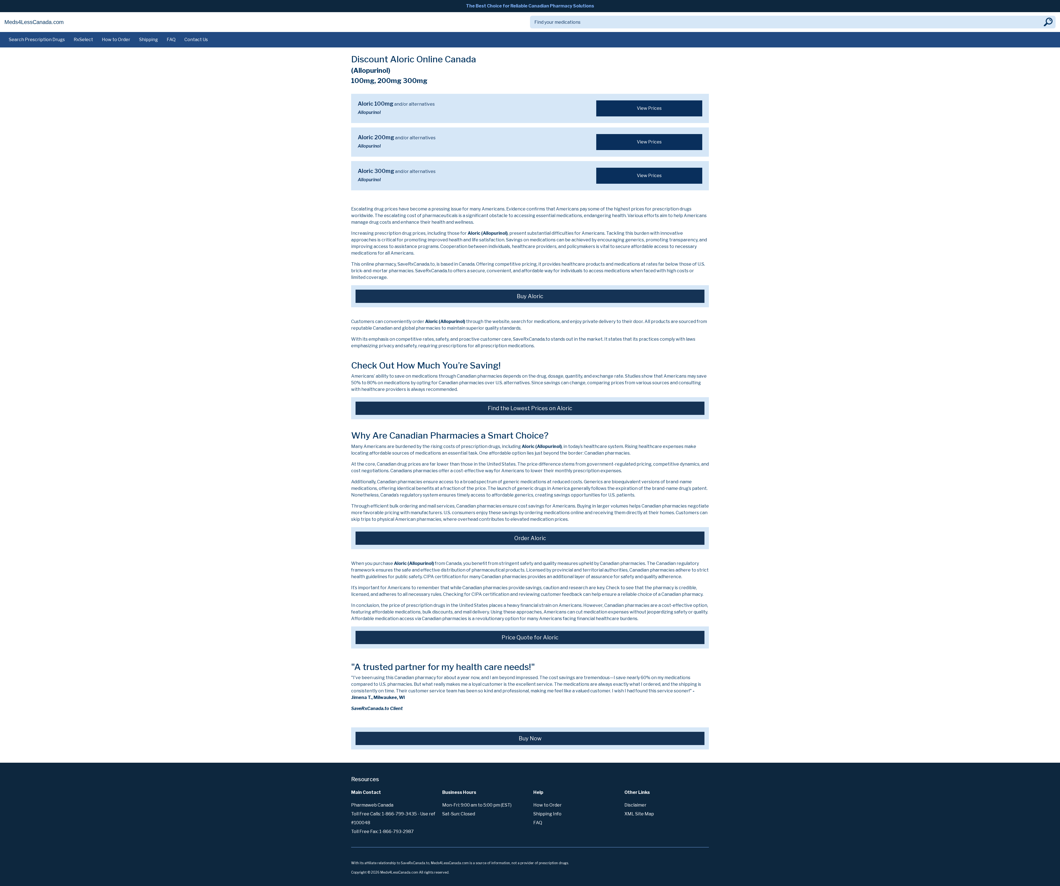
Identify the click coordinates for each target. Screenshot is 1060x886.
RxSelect (83, 39)
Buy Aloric (530, 296)
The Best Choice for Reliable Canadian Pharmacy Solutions (530, 6)
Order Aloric (530, 538)
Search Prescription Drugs (37, 39)
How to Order (116, 39)
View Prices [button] (649, 108)
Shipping (148, 39)
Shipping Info (547, 813)
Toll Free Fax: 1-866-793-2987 (382, 831)
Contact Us (196, 39)
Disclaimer (635, 805)
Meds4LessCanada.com (34, 22)
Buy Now (530, 738)
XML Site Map (639, 813)
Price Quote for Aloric (530, 637)
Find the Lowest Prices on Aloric (530, 408)
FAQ (171, 39)
